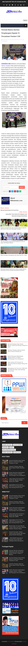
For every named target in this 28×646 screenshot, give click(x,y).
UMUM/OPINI (17, 452)
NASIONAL (5, 447)
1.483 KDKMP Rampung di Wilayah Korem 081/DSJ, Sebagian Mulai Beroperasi (16, 539)
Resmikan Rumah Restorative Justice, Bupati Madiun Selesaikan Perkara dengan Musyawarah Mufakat (13, 270)
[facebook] (4, 5)
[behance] (21, 5)
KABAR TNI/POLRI (7, 444)
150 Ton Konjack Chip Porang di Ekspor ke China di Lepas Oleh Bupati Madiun (13, 242)
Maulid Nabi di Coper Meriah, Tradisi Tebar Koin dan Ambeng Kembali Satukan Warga (17, 527)
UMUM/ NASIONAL (7, 452)
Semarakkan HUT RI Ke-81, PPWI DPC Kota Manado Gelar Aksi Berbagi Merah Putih (17, 370)
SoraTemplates (10, 641)
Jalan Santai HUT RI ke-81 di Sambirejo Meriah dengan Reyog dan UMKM (17, 363)
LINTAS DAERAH (18, 444)
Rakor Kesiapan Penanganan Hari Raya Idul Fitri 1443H (14, 255)
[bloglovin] (12, 5)
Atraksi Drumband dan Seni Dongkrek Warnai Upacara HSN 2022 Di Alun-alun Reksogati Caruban (13, 228)
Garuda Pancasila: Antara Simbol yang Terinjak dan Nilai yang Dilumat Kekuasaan (17, 533)
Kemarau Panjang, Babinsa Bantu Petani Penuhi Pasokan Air (17, 468)
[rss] (18, 5)
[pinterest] (9, 5)
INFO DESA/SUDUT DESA (9, 449)
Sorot (11, 447)
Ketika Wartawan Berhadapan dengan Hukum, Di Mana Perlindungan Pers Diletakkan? (16, 357)
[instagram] (24, 5)
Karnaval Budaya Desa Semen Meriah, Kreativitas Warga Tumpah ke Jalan (17, 345)
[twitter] (7, 5)
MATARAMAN (4, 41)
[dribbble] (15, 5)
